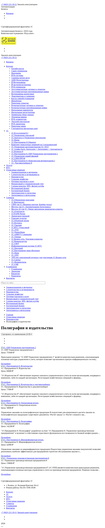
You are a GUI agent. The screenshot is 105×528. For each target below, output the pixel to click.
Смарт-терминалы (19, 71)
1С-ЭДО (15, 255)
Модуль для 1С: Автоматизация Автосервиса (31, 207)
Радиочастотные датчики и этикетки (27, 105)
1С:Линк (15, 253)
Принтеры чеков (18, 126)
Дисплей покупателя (20, 121)
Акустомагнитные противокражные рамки (30, 91)
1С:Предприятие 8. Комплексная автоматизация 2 (33, 161)
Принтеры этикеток (20, 103)
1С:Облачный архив (20, 221)
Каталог (9, 66)
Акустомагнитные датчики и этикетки (28, 89)
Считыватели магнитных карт (24, 128)
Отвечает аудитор (19, 218)
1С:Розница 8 (17, 151)
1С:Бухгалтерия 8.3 (19, 133)
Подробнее (6, 364)
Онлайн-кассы (17, 68)
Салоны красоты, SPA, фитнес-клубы (27, 186)
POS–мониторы (18, 124)
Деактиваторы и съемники (23, 96)
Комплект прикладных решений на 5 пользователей (34, 144)
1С (7, 131)
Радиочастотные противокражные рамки (29, 108)
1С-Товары (16, 237)
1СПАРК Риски (18, 214)
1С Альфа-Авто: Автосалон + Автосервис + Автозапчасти (36, 149)
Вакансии (15, 274)
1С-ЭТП (15, 230)
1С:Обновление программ (22, 200)
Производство (17, 177)
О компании (11, 267)
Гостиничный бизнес (20, 191)
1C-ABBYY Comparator (21, 234)
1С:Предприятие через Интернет (25, 250)
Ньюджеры (16, 73)
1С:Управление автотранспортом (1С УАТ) (30, 147)
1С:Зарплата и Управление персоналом (28, 138)
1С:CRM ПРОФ (18, 158)
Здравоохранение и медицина (24, 172)
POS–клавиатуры (19, 119)
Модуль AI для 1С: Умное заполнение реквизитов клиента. (37, 209)
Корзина (9, 13)
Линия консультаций (20, 216)
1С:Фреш (15, 140)
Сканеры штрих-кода (20, 78)
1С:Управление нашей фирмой (24, 156)
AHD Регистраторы (20, 80)
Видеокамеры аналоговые (22, 94)
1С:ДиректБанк (18, 232)
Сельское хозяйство (19, 179)
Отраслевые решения (15, 170)
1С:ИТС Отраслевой (20, 227)
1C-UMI (14, 264)
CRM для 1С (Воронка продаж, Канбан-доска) (31, 204)
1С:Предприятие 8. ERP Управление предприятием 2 (34, 154)
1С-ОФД (15, 244)
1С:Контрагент (17, 202)
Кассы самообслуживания (22, 98)
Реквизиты (16, 276)
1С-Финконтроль (18, 262)
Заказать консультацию (27, 512)
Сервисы (10, 197)
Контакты (10, 278)
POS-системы (17, 75)
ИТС (8, 168)
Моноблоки (16, 101)
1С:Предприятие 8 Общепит (23, 142)
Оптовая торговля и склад (22, 181)
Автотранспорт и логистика (23, 193)
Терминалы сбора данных (22, 115)
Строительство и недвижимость (25, 174)
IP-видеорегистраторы (21, 85)
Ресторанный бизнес (20, 188)
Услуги (9, 165)
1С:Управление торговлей (22, 135)
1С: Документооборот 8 (21, 163)
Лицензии (15, 271)
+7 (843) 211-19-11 (9, 4)
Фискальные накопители (22, 110)
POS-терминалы (18, 87)
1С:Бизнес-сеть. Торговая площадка (27, 239)
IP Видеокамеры (18, 82)
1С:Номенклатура (19, 241)
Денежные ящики (19, 117)
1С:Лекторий (17, 248)
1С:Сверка (15, 260)
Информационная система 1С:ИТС (26, 246)
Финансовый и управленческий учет (27, 184)
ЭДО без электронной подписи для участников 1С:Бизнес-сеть (38, 257)
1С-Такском (16, 225)
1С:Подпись (16, 223)
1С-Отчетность (17, 211)
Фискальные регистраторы (23, 112)
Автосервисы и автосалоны (23, 195)
